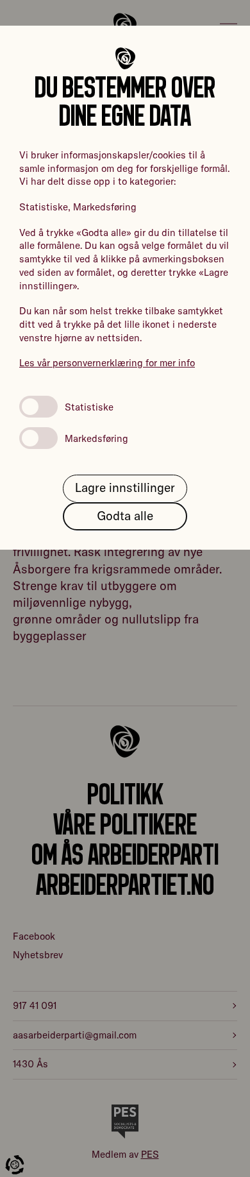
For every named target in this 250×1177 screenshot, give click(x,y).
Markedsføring (96, 438)
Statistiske (89, 407)
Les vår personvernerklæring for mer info (107, 363)
